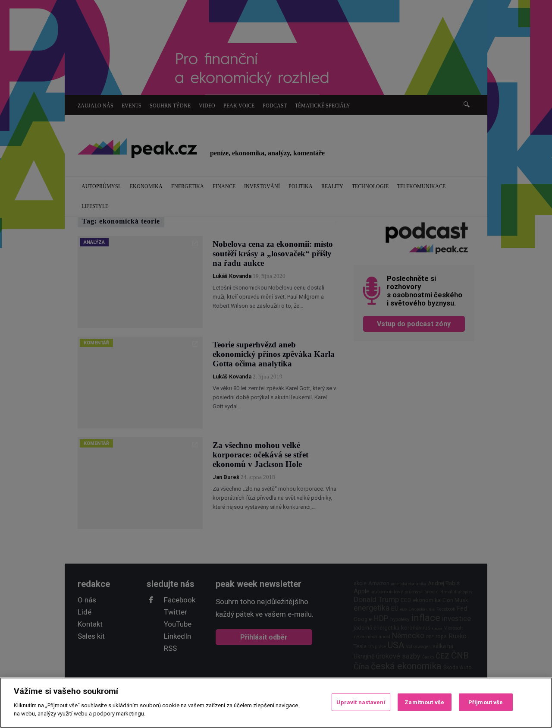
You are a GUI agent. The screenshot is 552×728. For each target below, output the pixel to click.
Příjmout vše (485, 702)
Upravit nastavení (360, 702)
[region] (276, 703)
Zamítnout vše (424, 702)
